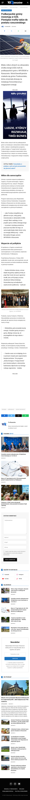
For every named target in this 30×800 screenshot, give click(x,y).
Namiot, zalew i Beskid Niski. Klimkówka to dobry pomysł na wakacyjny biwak (18, 749)
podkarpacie (11, 409)
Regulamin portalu (7, 791)
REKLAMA (15, 90)
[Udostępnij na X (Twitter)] (11, 31)
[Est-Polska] (15, 138)
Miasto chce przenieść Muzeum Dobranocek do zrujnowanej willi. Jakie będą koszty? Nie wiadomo (15, 699)
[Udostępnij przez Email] (25, 31)
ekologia (4, 409)
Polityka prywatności (21, 791)
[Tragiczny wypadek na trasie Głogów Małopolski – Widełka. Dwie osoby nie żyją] (5, 619)
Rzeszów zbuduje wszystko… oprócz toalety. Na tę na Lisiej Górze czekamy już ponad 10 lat (19, 758)
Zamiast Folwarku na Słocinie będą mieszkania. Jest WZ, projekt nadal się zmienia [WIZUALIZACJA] (20, 721)
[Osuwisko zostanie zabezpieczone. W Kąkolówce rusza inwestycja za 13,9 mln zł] (15, 444)
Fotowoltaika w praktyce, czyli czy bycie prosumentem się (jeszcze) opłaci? (15, 166)
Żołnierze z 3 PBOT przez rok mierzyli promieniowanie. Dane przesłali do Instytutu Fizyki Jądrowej (14, 504)
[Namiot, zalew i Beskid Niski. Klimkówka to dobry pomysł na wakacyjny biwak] (5, 749)
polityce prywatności (18, 667)
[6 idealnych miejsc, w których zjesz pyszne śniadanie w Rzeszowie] (5, 731)
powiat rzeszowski (20, 409)
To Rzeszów (7, 26)
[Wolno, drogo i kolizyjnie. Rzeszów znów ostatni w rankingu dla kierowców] (5, 590)
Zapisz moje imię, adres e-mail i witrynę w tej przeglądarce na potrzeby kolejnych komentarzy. (14, 553)
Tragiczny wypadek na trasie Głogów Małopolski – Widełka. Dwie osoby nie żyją (18, 619)
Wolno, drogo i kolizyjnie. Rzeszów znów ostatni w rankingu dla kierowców (19, 590)
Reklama (21, 789)
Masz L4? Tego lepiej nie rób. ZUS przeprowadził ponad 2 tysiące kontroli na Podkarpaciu (19, 610)
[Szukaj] (27, 2)
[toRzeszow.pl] (15, 2)
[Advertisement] (15, 390)
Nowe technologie (6, 10)
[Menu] (3, 2)
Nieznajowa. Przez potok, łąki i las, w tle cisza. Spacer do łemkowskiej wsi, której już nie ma (19, 629)
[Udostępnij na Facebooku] (4, 31)
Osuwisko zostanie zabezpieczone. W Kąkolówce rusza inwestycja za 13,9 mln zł (20, 600)
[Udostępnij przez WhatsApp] (18, 31)
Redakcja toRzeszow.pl (11, 789)
